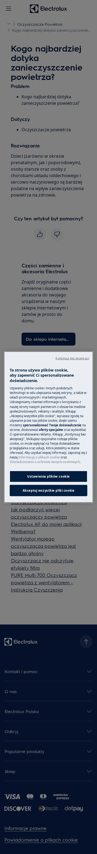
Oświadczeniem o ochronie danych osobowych (45, 462)
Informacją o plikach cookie (39, 457)
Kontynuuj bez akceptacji (72, 358)
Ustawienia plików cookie (48, 476)
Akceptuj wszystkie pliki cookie (49, 490)
